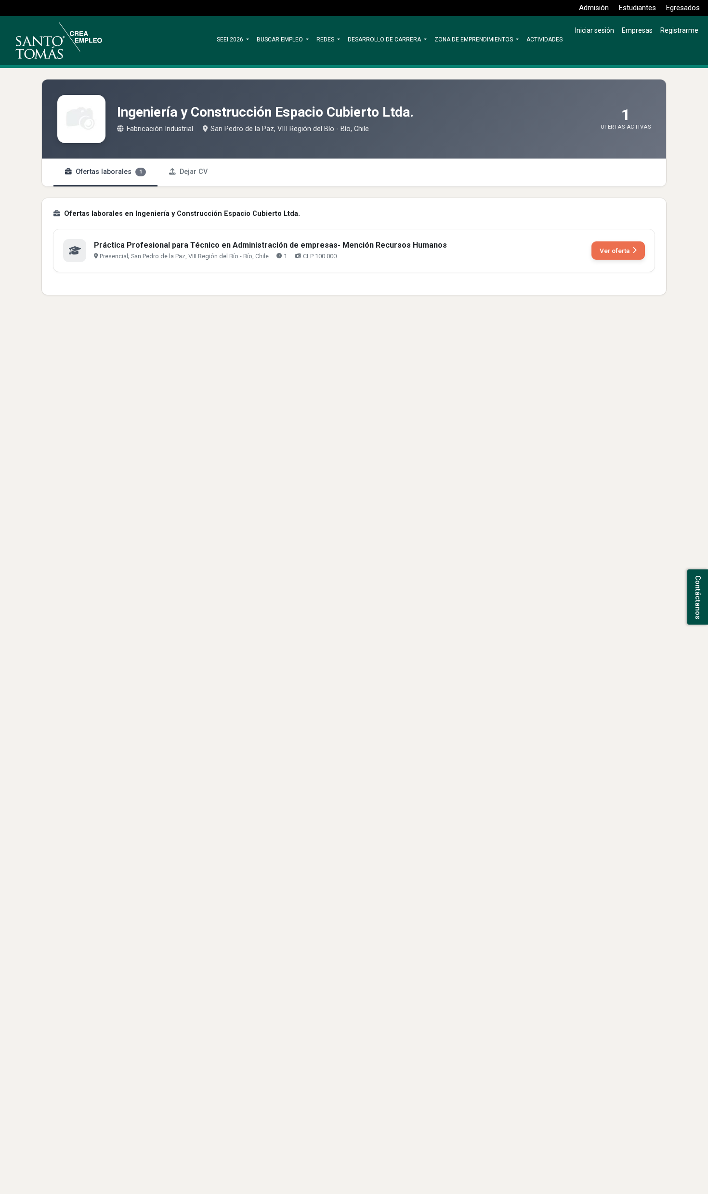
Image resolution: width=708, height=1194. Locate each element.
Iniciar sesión (594, 30)
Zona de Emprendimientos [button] (474, 39)
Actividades (544, 39)
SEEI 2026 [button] (231, 39)
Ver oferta (614, 250)
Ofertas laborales (109, 172)
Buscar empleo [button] (280, 39)
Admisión (594, 7)
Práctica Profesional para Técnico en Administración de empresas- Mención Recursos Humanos (270, 245)
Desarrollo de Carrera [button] (385, 39)
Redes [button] (326, 39)
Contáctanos (698, 597)
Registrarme (679, 30)
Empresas (637, 30)
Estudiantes (637, 7)
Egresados (683, 7)
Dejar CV (194, 172)
